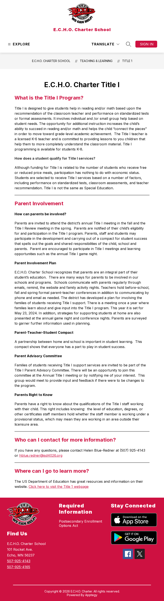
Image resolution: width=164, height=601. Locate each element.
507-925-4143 (18, 561)
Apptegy (91, 595)
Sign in (147, 44)
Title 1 (127, 61)
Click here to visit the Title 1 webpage (59, 486)
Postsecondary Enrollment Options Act (80, 523)
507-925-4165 (18, 567)
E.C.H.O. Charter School (51, 61)
